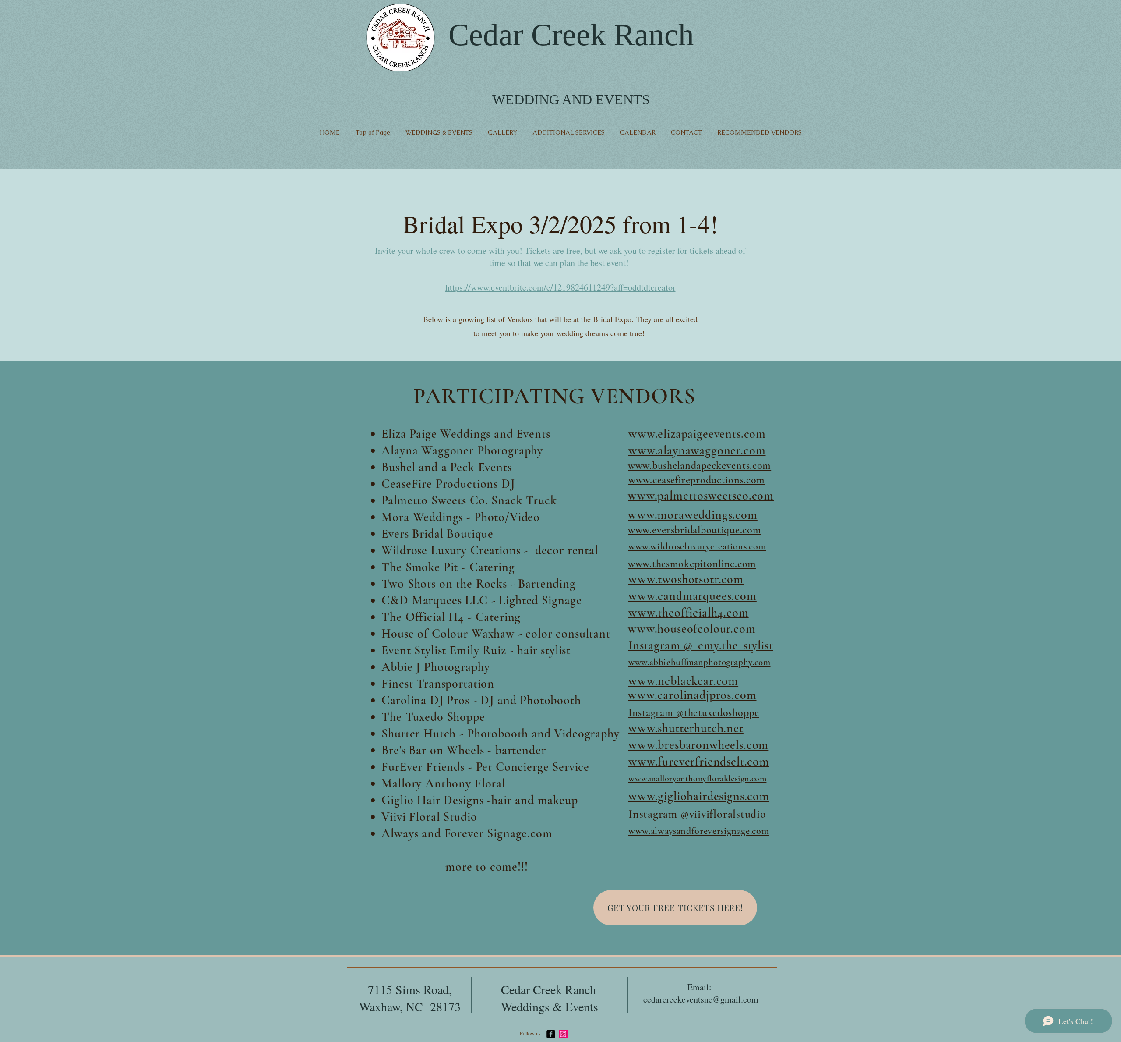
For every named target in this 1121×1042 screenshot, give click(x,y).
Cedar (485, 35)
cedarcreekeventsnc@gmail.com (700, 999)
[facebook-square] (550, 1034)
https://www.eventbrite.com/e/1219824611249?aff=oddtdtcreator (560, 287)
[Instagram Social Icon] (563, 1034)
